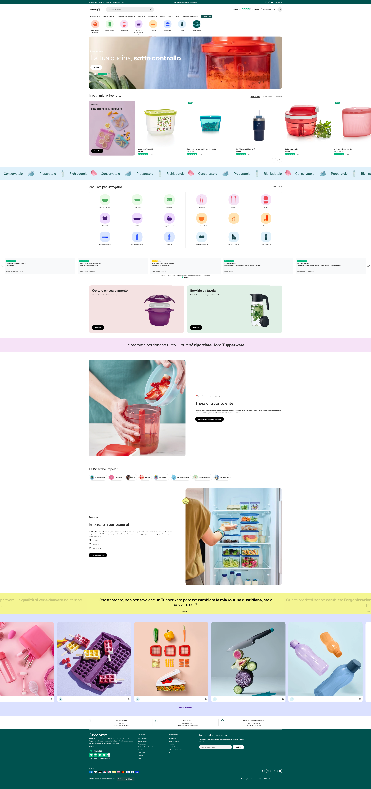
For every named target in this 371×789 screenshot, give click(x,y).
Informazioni (93, 2)
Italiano (277, 2)
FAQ (123, 2)
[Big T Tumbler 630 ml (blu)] (259, 124)
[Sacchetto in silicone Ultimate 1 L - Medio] (210, 124)
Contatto (101, 2)
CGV (260, 779)
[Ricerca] (151, 9)
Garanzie (253, 779)
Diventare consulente (113, 2)
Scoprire (91, 746)
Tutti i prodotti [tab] (255, 96)
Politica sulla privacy (275, 779)
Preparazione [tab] (267, 96)
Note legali (244, 779)
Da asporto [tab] (278, 96)
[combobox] (130, 9)
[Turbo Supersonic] (308, 124)
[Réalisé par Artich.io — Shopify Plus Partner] (129, 778)
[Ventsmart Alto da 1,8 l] (161, 124)
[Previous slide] (274, 160)
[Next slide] (279, 160)
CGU (265, 779)
